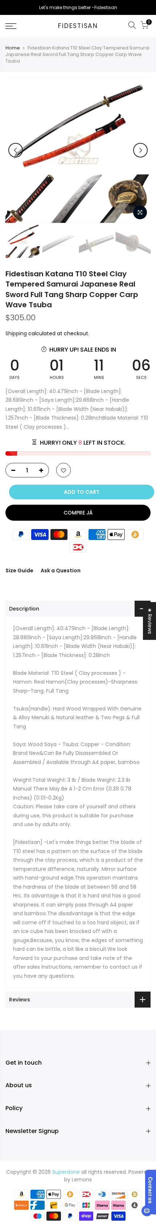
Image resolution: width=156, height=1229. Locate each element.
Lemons (82, 1179)
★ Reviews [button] (149, 621)
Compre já (78, 512)
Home (12, 48)
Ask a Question (61, 570)
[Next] (140, 150)
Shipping (16, 333)
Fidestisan (78, 26)
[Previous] (15, 150)
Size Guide (19, 570)
